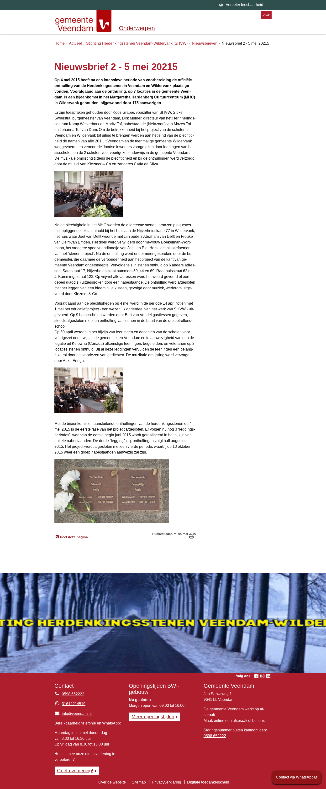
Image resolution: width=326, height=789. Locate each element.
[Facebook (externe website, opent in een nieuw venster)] (256, 676)
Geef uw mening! (75, 770)
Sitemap (139, 782)
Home (59, 43)
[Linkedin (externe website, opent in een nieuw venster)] (268, 676)
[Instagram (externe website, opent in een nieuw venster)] (262, 676)
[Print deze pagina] (192, 537)
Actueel (75, 43)
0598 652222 (73, 694)
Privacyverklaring (166, 782)
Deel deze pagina (73, 537)
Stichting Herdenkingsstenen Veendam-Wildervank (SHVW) (137, 43)
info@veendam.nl (73, 714)
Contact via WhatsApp (295, 777)
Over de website (112, 782)
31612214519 (73, 704)
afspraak (240, 721)
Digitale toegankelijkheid (208, 782)
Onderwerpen (137, 28)
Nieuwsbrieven (204, 43)
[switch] (241, 5)
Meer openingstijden (152, 716)
